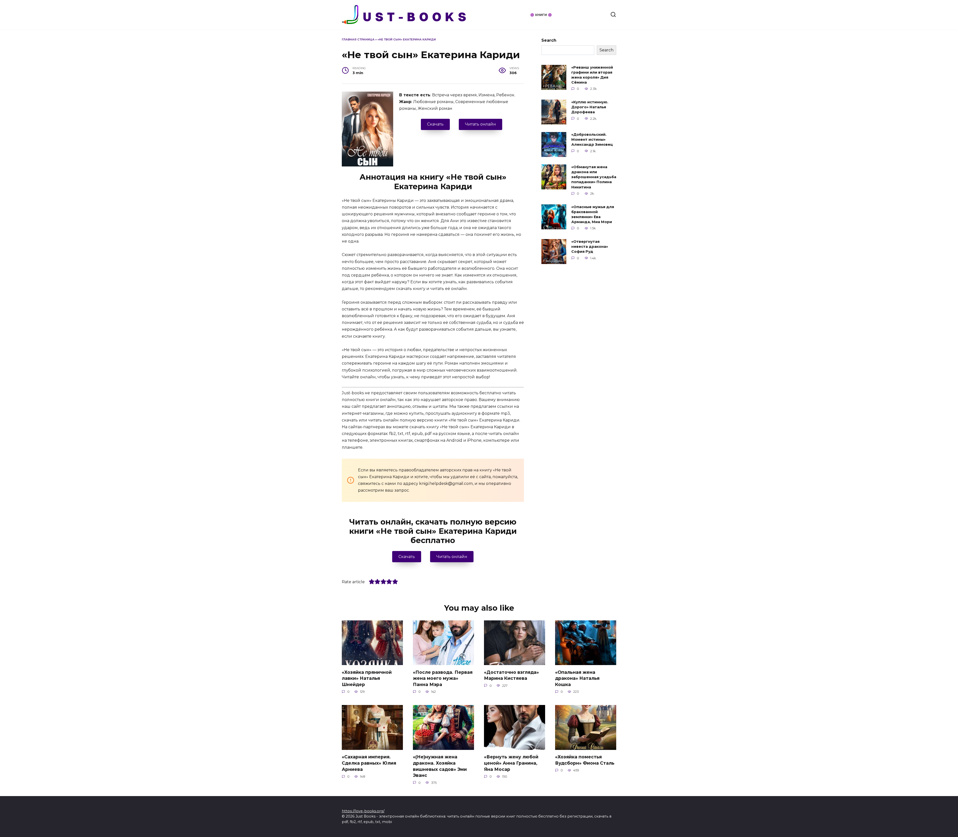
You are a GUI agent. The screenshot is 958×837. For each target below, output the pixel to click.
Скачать (435, 124)
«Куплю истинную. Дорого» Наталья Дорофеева (589, 107)
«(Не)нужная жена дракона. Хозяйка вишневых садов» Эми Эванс (440, 766)
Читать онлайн (480, 124)
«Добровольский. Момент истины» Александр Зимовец (592, 139)
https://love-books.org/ (363, 811)
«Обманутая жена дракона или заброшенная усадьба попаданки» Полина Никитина (593, 177)
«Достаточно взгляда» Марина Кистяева (511, 675)
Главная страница (358, 39)
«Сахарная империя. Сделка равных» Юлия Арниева (369, 763)
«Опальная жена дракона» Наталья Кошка (577, 678)
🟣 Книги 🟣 (541, 15)
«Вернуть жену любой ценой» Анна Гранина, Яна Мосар (511, 763)
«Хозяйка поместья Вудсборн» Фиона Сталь (584, 760)
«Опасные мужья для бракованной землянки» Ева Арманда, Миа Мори (592, 214)
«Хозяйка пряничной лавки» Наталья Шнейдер (367, 678)
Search (548, 40)
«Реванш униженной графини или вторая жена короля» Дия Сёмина (592, 75)
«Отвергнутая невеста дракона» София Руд (589, 246)
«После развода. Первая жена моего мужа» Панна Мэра (443, 678)
